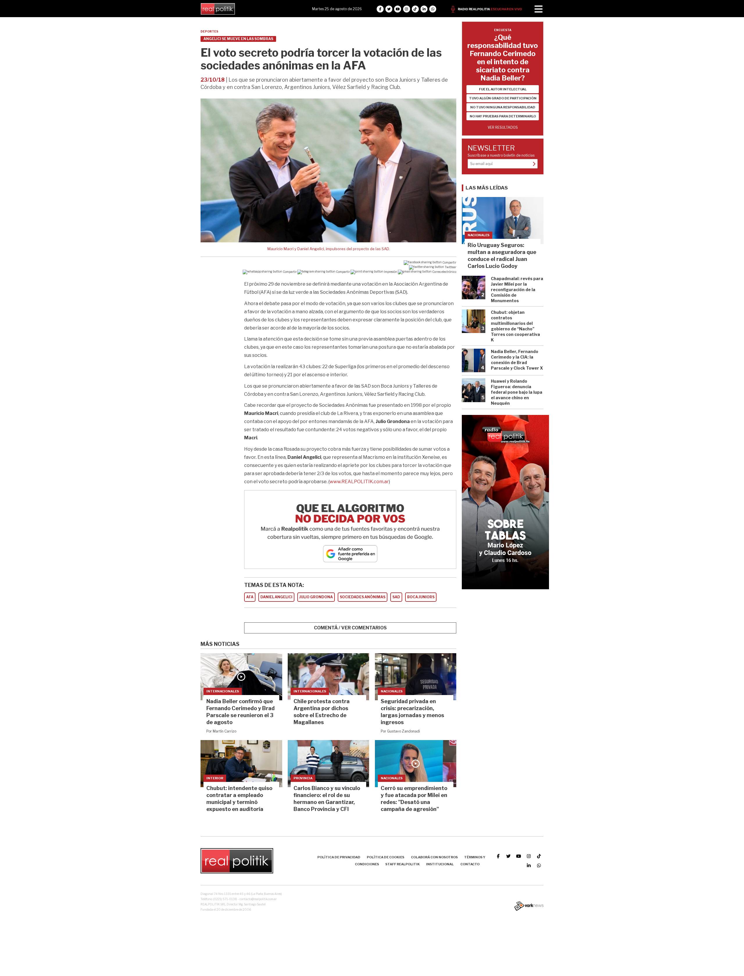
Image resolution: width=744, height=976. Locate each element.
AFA (249, 597)
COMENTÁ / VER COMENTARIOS (350, 628)
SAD (396, 597)
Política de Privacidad (338, 857)
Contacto (470, 864)
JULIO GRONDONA (316, 597)
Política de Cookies (385, 857)
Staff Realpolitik (402, 864)
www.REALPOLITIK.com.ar (359, 481)
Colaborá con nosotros (434, 857)
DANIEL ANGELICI (276, 597)
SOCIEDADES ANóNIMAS (362, 597)
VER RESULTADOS (503, 127)
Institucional (440, 864)
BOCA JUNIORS (420, 597)
